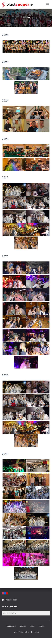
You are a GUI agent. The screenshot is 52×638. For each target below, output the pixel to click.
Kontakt (42, 626)
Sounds (23, 626)
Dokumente (11, 626)
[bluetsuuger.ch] (18, 4)
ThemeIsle (35, 632)
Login (32, 626)
